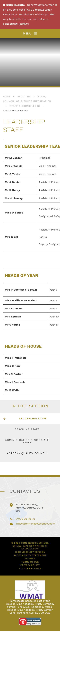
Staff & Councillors (25, 106)
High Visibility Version (30, 552)
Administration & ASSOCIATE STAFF (27, 441)
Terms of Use (30, 562)
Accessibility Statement (30, 555)
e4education (29, 548)
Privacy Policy (30, 565)
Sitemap (30, 558)
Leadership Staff (15, 110)
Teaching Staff (27, 429)
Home (6, 96)
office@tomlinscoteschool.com (35, 523)
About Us (24, 96)
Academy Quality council (27, 453)
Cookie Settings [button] (30, 568)
